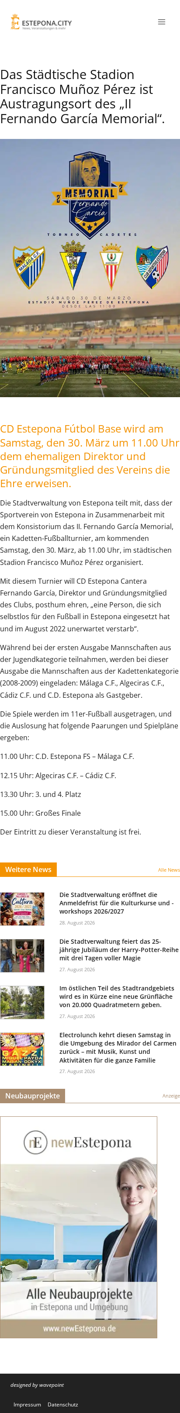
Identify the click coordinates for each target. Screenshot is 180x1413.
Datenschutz (63, 1404)
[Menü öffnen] (161, 21)
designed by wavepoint (37, 1385)
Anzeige (171, 1095)
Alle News (169, 869)
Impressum (27, 1404)
